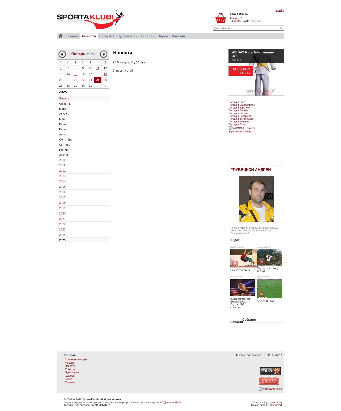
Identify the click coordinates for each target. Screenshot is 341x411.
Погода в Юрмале (239, 107)
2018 (62, 202)
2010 (62, 160)
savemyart (276, 405)
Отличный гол (265, 300)
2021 (62, 218)
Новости (236, 322)
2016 (62, 192)
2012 (62, 170)
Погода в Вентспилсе (241, 118)
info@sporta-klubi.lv (171, 402)
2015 (62, 186)
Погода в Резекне (238, 121)
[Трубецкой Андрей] (256, 199)
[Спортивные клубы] (60, 36)
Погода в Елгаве (238, 110)
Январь (64, 98)
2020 (62, 213)
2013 (62, 176)
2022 (62, 224)
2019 (62, 208)
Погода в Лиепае (238, 113)
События (249, 319)
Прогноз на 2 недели (241, 131)
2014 (62, 181)
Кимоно (236, 73)
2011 (62, 165)
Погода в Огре (236, 124)
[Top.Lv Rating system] (270, 373)
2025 (62, 240)
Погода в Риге (236, 102)
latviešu (279, 10)
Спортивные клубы (76, 359)
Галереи (147, 36)
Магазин (178, 36)
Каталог (72, 36)
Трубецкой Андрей (251, 170)
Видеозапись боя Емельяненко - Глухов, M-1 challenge (240, 303)
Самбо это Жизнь (240, 270)
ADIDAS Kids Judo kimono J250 (253, 68)
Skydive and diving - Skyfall (268, 269)
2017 (62, 197)
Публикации (127, 36)
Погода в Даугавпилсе (241, 104)
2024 (62, 235)
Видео (235, 240)
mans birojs (275, 402)
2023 (62, 229)
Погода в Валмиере (239, 116)
